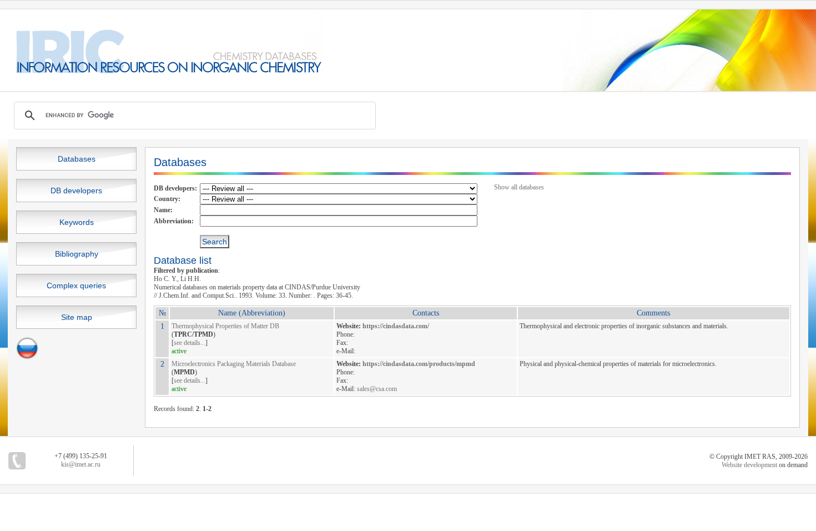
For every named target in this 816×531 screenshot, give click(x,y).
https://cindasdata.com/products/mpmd (418, 364)
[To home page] (161, 71)
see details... (189, 343)
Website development (749, 465)
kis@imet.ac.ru (80, 464)
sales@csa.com (377, 389)
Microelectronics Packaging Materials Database (234, 364)
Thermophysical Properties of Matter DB (225, 326)
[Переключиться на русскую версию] (27, 357)
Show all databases (519, 187)
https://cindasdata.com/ (395, 326)
